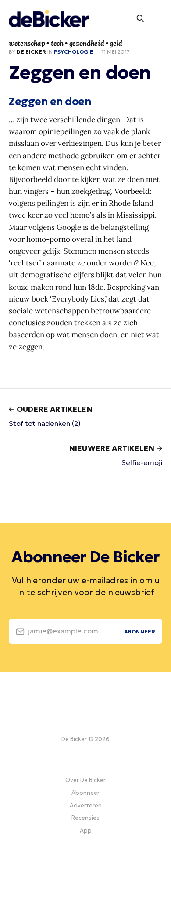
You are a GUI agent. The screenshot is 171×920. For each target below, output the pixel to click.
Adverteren (86, 805)
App (86, 830)
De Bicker (31, 51)
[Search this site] (140, 18)
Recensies (85, 818)
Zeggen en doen (50, 101)
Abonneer (85, 792)
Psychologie (73, 51)
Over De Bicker (85, 780)
